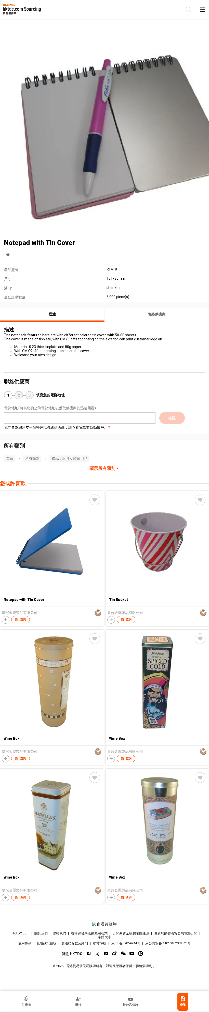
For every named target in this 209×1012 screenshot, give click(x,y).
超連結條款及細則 (74, 943)
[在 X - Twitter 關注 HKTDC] (97, 953)
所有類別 (32, 458)
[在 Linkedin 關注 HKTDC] (105, 953)
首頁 (9, 458)
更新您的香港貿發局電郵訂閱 (175, 933)
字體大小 (104, 937)
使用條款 (24, 943)
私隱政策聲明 (46, 943)
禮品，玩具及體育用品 (69, 458)
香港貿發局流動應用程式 (89, 933)
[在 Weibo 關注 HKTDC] (114, 953)
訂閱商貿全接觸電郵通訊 (131, 933)
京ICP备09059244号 (125, 943)
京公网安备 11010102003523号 (168, 943)
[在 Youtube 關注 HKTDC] (131, 953)
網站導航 (99, 943)
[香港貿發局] (104, 924)
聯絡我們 (59, 933)
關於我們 (41, 933)
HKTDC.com (20, 933)
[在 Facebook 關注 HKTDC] (88, 953)
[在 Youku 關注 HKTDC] (140, 953)
